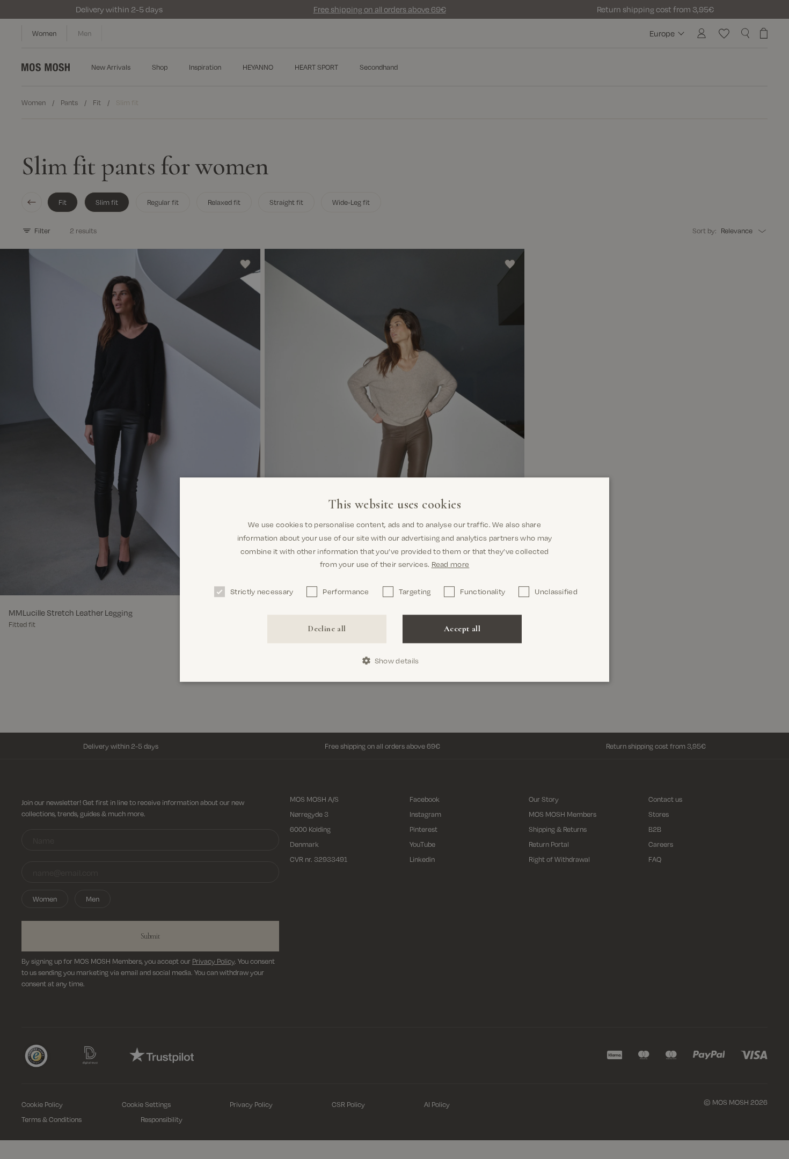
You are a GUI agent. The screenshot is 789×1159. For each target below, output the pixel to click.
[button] (394, 660)
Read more (451, 564)
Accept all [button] (462, 628)
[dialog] (394, 579)
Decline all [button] (327, 628)
